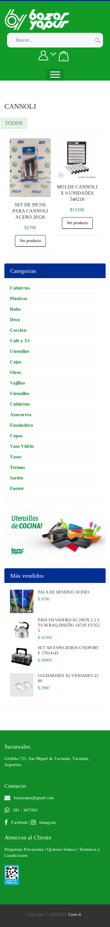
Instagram (46, 822)
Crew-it (75, 914)
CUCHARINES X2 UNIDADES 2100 (68, 678)
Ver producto (30, 241)
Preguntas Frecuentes (24, 849)
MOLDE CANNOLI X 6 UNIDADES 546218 (77, 193)
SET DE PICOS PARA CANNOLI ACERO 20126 (30, 211)
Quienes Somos (62, 849)
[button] (64, 56)
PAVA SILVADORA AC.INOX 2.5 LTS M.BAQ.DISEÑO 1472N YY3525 (69, 625)
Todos (14, 123)
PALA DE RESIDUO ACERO (63, 592)
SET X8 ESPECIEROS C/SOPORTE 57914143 (68, 650)
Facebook (18, 822)
